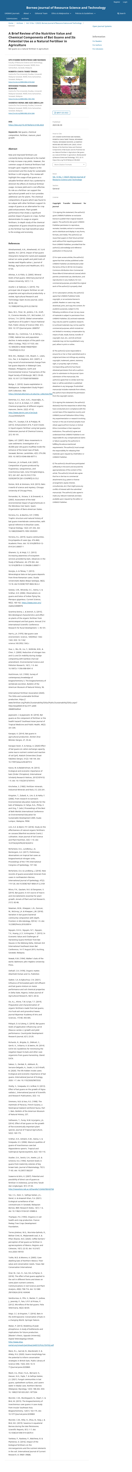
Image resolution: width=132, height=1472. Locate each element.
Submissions (11, 18)
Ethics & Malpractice (61, 13)
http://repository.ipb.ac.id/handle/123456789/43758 (31, 1189)
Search (122, 13)
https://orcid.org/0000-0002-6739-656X (22, 82)
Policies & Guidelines (84, 13)
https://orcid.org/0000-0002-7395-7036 (22, 99)
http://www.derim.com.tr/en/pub (23, 412)
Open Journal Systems (102, 26)
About (26, 13)
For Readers (97, 41)
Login (125, 2)
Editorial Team (41, 13)
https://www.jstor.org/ (31, 602)
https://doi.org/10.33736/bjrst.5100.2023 (26, 125)
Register (117, 2)
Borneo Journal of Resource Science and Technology (66, 7)
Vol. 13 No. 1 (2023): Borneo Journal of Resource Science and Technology (54, 23)
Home (11, 23)
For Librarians (98, 49)
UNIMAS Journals (12, 13)
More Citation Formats (63, 164)
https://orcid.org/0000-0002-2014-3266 (22, 113)
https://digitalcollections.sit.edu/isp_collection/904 (30, 394)
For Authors (97, 45)
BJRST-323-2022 (62, 113)
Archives (25, 18)
